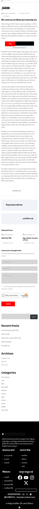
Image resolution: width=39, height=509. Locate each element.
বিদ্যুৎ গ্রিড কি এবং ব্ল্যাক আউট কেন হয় (11, 338)
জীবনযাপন (6, 8)
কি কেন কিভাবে (5, 377)
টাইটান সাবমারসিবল (6, 342)
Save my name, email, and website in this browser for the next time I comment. (18, 287)
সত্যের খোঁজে (4, 410)
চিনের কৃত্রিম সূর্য (5, 346)
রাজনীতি (3, 407)
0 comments (6, 16)
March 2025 (4, 365)
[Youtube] (26, 477)
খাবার (2, 380)
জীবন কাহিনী (4, 387)
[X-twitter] (26, 483)
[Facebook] (20, 477)
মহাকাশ (3, 403)
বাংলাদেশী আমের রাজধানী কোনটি (10, 330)
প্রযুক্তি (2, 397)
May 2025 (4, 361)
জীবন (2, 384)
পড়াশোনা (3, 394)
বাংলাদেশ (3, 400)
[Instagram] (32, 477)
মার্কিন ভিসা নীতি (6, 238)
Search (34, 317)
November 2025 (5, 358)
